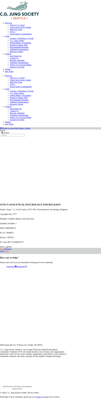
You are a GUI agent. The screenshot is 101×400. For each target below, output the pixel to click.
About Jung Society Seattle (20, 27)
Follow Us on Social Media (20, 65)
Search (2, 130)
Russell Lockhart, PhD (19, 45)
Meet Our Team (16, 30)
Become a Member (17, 60)
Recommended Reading (19, 47)
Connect (8, 54)
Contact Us (14, 58)
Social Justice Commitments (21, 34)
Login (99, 1)
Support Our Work (17, 67)
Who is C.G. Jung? (17, 25)
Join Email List (16, 56)
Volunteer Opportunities (19, 63)
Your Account (68, 1)
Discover (8, 23)
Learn (7, 36)
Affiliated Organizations (19, 49)
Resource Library (16, 52)
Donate (8, 69)
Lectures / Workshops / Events (22, 38)
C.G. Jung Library (17, 41)
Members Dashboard (85, 1)
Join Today (9, 71)
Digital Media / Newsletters (20, 43)
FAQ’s (12, 32)
